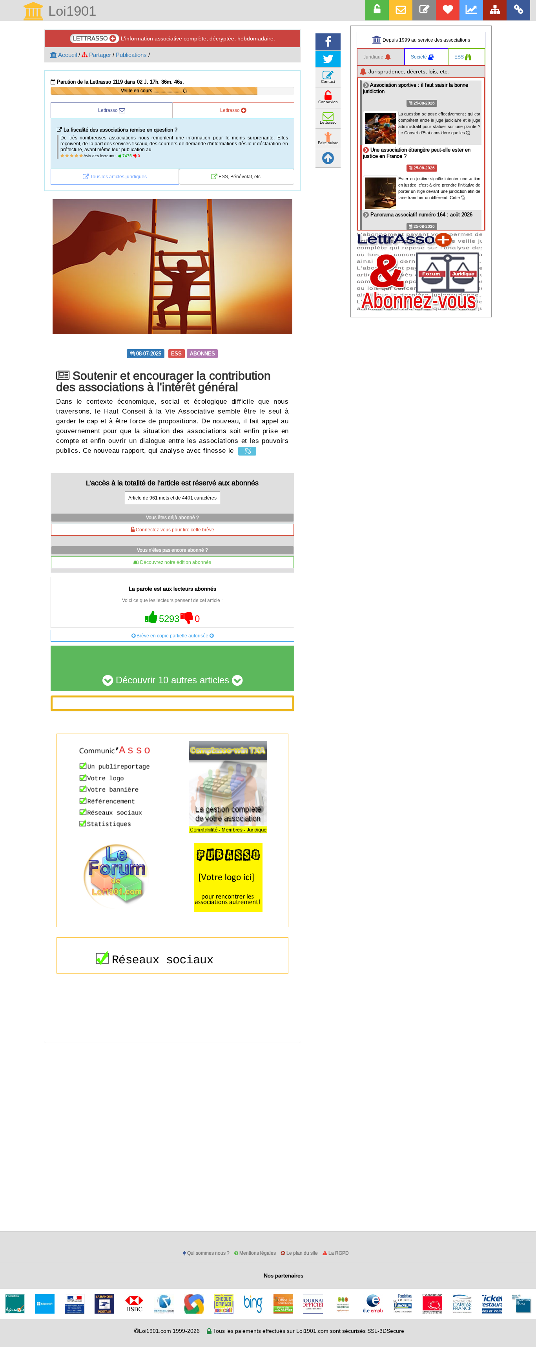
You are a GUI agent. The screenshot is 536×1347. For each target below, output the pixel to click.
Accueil (67, 54)
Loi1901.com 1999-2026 (169, 1331)
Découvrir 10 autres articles (172, 680)
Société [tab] (419, 57)
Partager (99, 54)
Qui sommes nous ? (208, 1253)
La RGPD (338, 1253)
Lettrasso (108, 110)
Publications (131, 54)
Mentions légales (257, 1253)
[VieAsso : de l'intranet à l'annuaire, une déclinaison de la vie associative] (518, 10)
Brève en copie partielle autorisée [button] (172, 636)
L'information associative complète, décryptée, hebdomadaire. (174, 38)
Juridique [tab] (374, 57)
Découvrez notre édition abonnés (175, 562)
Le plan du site (301, 1253)
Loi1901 (70, 11)
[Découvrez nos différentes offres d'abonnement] (447, 10)
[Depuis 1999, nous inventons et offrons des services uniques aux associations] (471, 10)
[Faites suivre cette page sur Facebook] (328, 41)
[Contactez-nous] (424, 10)
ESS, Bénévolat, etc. (239, 176)
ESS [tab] (459, 57)
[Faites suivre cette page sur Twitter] (328, 59)
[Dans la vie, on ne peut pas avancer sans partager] (495, 10)
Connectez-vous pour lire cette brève (174, 530)
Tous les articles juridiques (118, 176)
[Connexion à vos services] (377, 10)
